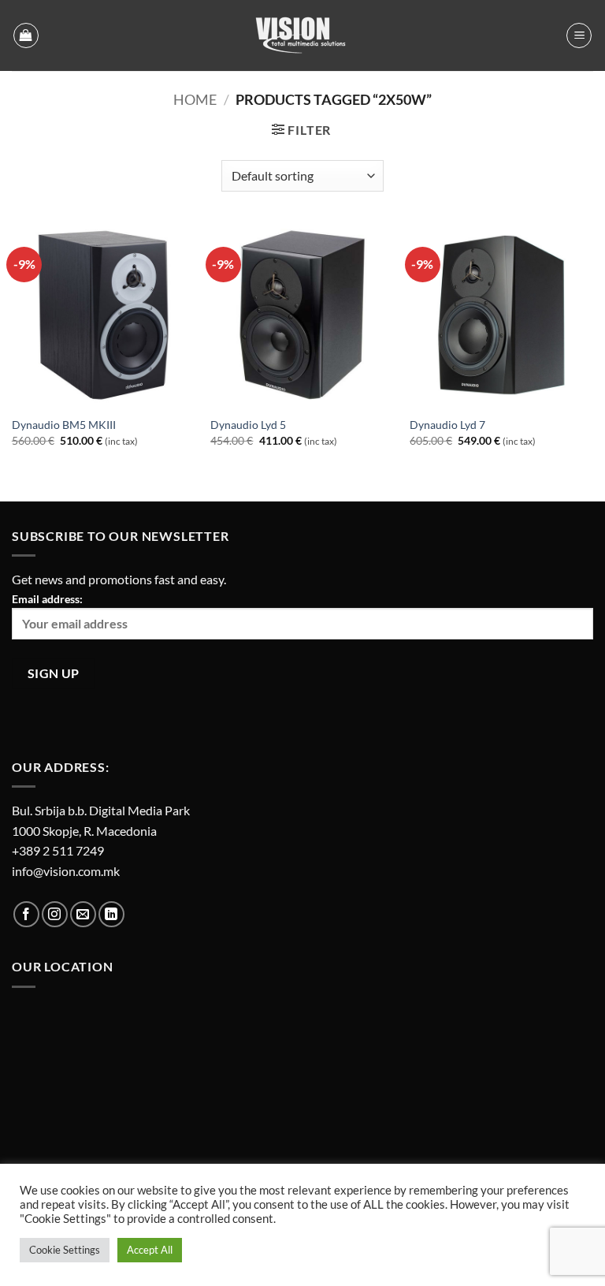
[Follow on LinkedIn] (111, 914)
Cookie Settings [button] (64, 1249)
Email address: (47, 599)
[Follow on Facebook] (26, 914)
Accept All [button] (150, 1249)
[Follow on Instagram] (55, 914)
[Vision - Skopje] (302, 35)
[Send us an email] (83, 914)
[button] (26, 35)
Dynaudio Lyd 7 (447, 424)
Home (195, 99)
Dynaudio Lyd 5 (248, 424)
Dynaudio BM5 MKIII (64, 424)
